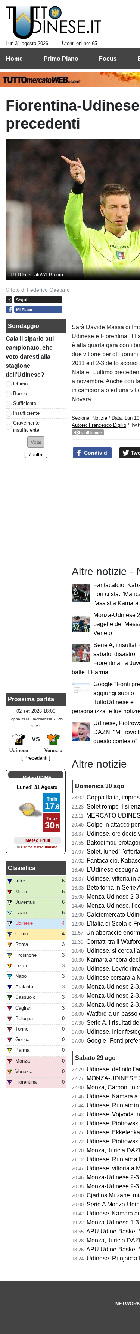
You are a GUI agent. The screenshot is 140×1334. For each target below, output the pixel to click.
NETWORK (127, 1304)
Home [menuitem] (14, 59)
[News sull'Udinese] (54, 23)
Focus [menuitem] (108, 59)
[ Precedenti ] (35, 758)
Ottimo (20, 384)
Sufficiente (24, 403)
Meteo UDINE (37, 777)
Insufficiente (26, 413)
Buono (20, 393)
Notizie (99, 418)
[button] (35, 442)
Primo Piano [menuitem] (61, 59)
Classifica (21, 868)
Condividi (96, 453)
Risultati (36, 455)
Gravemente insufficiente (26, 426)
